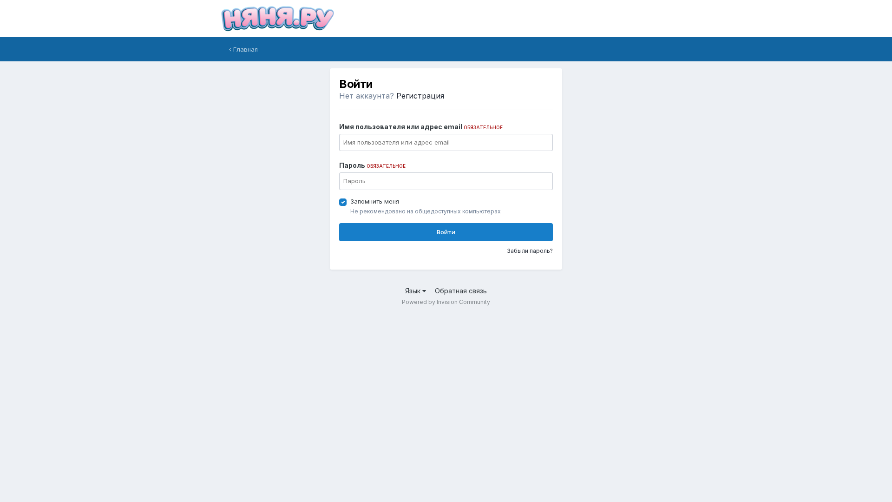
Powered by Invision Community (446, 301)
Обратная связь (461, 291)
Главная (244, 49)
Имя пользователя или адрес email (421, 127)
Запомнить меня (374, 201)
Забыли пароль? (530, 250)
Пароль (372, 165)
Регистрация (420, 95)
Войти (446, 232)
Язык (413, 291)
